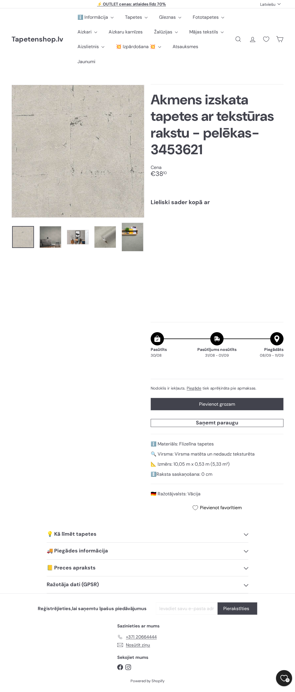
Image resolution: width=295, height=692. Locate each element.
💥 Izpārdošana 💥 (136, 47)
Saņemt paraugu (217, 422)
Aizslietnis (88, 47)
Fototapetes (206, 17)
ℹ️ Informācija (93, 17)
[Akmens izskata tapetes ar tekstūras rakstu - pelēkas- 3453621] (217, 230)
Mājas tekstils (204, 32)
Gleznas (168, 17)
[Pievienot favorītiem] (276, 222)
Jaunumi (86, 62)
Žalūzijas (163, 32)
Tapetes (134, 17)
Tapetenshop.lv (37, 39)
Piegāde (194, 388)
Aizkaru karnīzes (126, 32)
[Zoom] (78, 151)
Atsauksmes (185, 47)
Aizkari (85, 32)
